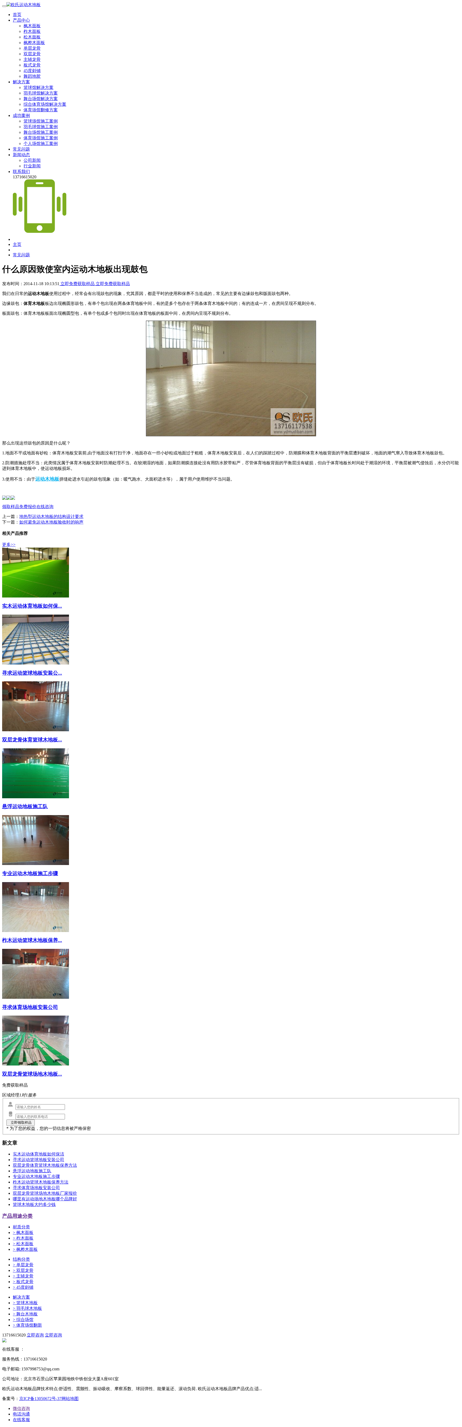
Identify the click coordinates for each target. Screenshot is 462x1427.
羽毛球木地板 (27, 1308)
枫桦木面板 (34, 42)
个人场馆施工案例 (41, 143)
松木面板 (32, 37)
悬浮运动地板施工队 (32, 1171)
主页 (17, 244)
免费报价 (27, 506)
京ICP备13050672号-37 (40, 1398)
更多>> (9, 544)
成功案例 (21, 115)
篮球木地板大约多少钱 (34, 1204)
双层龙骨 (32, 54)
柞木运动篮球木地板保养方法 (40, 1182)
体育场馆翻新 (27, 1325)
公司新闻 (32, 160)
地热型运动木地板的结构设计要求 (51, 516)
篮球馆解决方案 (38, 87)
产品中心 (21, 20)
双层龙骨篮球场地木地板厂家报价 (45, 1193)
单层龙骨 (32, 48)
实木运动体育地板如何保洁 (38, 1154)
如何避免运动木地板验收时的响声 (51, 522)
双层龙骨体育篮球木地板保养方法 (45, 1165)
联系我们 (21, 171)
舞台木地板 (25, 1314)
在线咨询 (44, 506)
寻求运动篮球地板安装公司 (38, 1159)
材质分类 (21, 1227)
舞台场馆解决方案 (41, 98)
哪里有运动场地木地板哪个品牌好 (45, 1199)
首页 (17, 14)
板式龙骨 (32, 65)
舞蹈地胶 (32, 76)
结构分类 (21, 1259)
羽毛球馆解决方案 (41, 93)
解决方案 (21, 82)
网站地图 (70, 1398)
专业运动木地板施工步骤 (36, 1176)
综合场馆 (23, 1319)
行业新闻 (32, 166)
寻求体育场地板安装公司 (36, 1187)
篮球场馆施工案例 (41, 121)
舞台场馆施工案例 (41, 132)
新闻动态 (21, 154)
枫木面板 (32, 25)
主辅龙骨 (32, 59)
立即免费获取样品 (77, 283)
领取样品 (10, 506)
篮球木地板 (25, 1302)
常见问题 (21, 149)
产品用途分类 (17, 1216)
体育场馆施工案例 (41, 138)
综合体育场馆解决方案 (45, 104)
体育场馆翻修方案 (41, 110)
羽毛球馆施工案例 (41, 126)
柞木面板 (32, 31)
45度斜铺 (32, 70)
